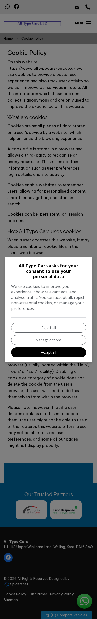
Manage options (48, 340)
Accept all (48, 352)
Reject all (48, 327)
